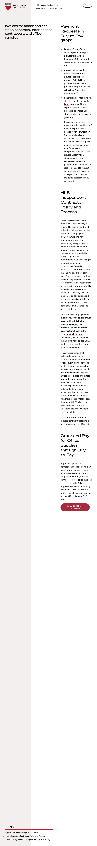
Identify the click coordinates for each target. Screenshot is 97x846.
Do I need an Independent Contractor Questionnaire (74, 405)
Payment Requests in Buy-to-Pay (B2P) (21, 832)
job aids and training (81, 493)
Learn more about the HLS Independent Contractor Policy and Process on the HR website (76, 420)
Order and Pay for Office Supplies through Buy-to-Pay (27, 839)
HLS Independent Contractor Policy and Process (25, 836)
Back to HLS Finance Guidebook (75, 507)
